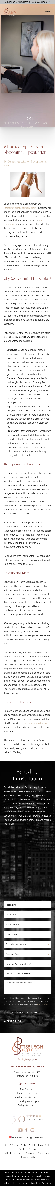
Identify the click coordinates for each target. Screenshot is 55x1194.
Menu (48, 11)
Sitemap (30, 1153)
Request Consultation (20, 1012)
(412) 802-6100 (12, 1020)
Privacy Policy (42, 1004)
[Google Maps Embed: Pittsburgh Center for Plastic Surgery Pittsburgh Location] (27, 864)
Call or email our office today (36, 723)
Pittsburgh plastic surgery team (20, 208)
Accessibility (29, 1157)
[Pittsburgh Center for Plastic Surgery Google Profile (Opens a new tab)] (32, 1129)
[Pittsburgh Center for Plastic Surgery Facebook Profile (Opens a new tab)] (26, 1129)
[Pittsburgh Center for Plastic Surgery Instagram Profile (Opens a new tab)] (20, 1129)
